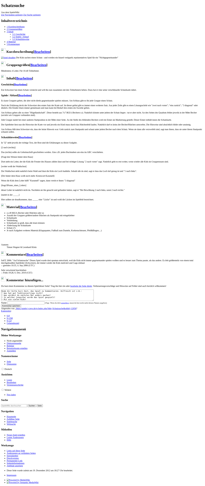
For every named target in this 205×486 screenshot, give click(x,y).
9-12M (10, 318)
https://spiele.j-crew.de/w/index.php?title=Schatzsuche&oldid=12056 (46, 308)
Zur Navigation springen (12, 15)
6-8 (8, 316)
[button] (2, 369)
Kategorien (6, 311)
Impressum (11, 475)
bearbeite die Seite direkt (81, 286)
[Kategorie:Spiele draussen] (8, 57)
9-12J (9, 321)
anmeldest (65, 303)
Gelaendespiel (13, 323)
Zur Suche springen (32, 15)
